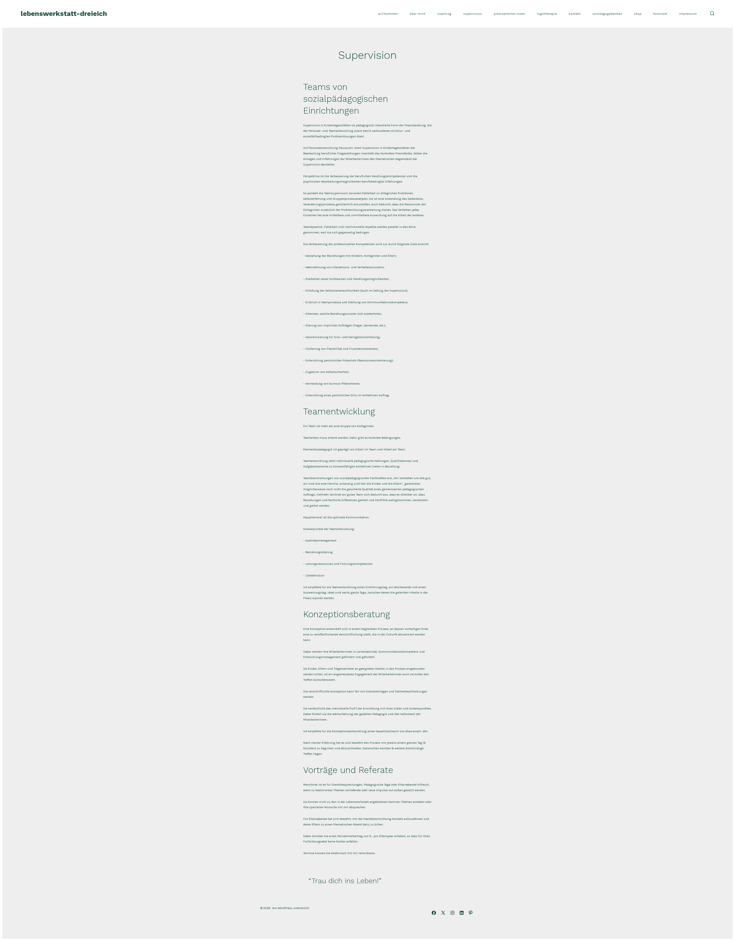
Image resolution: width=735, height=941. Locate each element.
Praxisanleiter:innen (509, 13)
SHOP (638, 13)
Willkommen (388, 13)
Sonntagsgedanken (607, 13)
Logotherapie (547, 13)
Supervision (472, 13)
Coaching (444, 13)
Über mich (417, 13)
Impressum (688, 13)
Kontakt (575, 13)
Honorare (660, 13)
